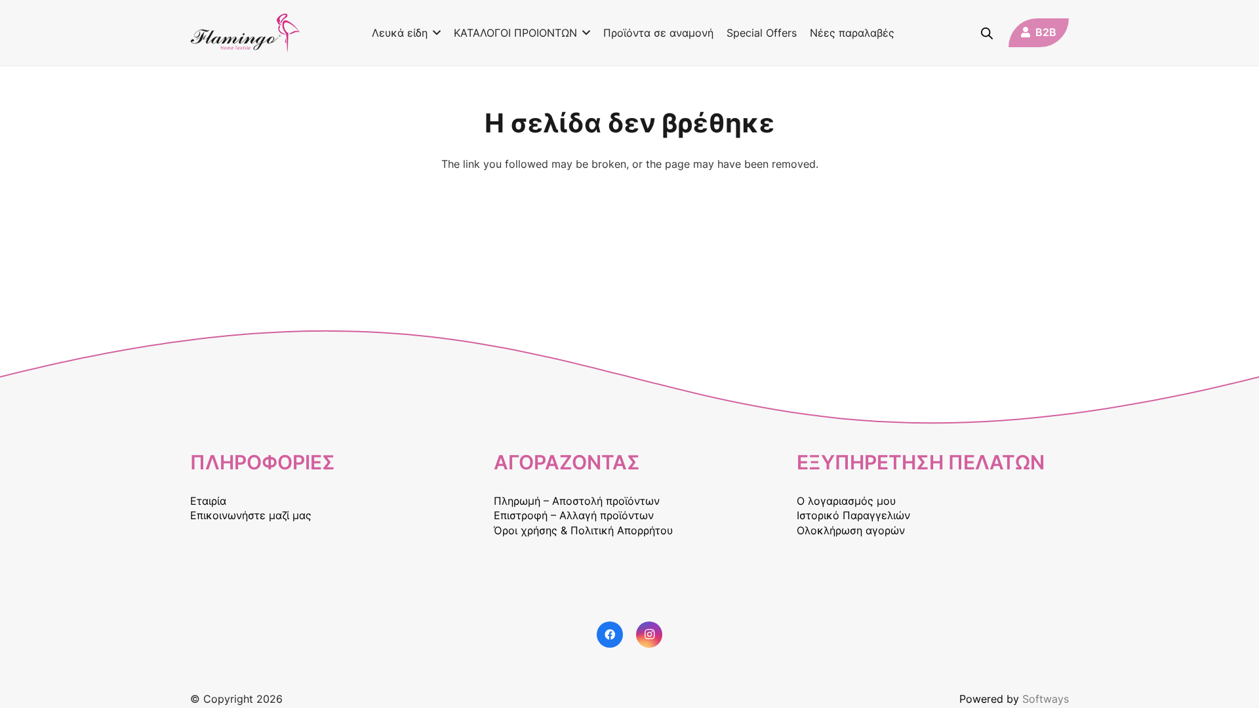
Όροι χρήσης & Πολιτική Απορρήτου (583, 530)
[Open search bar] (986, 33)
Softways (1045, 698)
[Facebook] (610, 634)
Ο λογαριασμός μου (846, 500)
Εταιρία (208, 500)
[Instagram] (649, 634)
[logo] (245, 32)
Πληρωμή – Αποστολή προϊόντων (577, 500)
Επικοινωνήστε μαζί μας (250, 515)
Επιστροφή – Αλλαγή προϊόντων (574, 515)
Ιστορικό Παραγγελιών (853, 515)
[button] (434, 32)
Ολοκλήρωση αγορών (851, 530)
